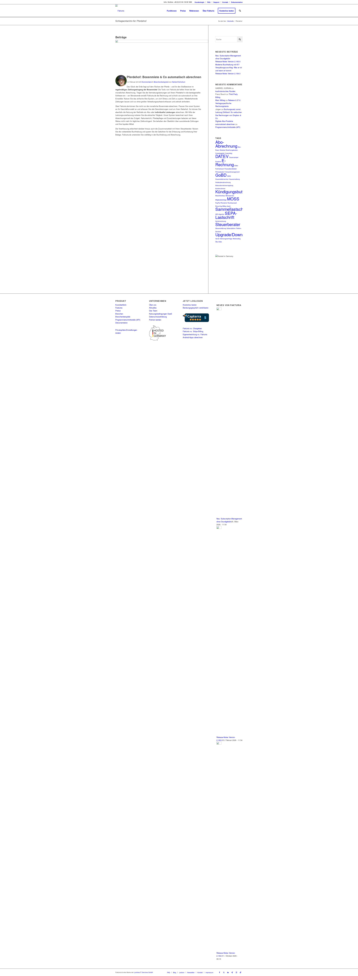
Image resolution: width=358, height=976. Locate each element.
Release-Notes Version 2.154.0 (227, 73)
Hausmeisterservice (221, 179)
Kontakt (225, 2)
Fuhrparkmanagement (232, 172)
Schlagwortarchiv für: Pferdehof (130, 21)
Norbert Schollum (178, 82)
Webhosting (237, 239)
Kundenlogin (199, 2)
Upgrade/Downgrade (234, 234)
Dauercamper (233, 157)
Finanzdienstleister (230, 169)
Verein (217, 239)
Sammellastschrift (231, 209)
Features (119, 307)
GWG (229, 176)
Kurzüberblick (120, 304)
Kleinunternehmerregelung (224, 185)
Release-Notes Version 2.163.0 (227, 61)
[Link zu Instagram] (236, 972)
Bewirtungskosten (232, 150)
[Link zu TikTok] (240, 972)
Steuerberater (227, 224)
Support (216, 2)
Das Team (153, 310)
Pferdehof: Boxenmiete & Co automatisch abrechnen (164, 77)
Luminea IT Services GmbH (143, 972)
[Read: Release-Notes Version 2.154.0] (219, 743)
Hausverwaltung (234, 179)
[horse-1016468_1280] (161, 42)
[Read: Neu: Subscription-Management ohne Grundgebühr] (219, 309)
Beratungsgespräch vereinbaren (195, 307)
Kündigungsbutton (231, 191)
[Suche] (240, 10)
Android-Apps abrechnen (193, 337)
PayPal (217, 203)
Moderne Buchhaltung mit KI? (227, 64)
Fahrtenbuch (219, 169)
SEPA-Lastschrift (226, 215)
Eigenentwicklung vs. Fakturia (195, 334)
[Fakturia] (119, 10)
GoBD (221, 175)
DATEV (222, 156)
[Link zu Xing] (232, 972)
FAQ (208, 2)
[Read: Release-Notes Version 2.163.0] (219, 528)
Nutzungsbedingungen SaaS (160, 313)
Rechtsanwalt (232, 203)
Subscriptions (231, 228)
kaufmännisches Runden (225, 91)
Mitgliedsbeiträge (221, 200)
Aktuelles (153, 307)
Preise (118, 310)
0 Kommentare (146, 82)
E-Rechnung (224, 162)
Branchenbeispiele (161, 82)
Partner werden (155, 319)
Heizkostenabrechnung (223, 182)
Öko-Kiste (218, 242)
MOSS (233, 199)
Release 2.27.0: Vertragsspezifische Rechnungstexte (228, 103)
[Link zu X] (224, 972)
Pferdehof (224, 203)
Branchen (119, 313)
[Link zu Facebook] (219, 972)
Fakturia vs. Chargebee (192, 328)
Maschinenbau (220, 196)
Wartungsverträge (226, 239)
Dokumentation (237, 2)
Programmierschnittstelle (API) (227, 127)
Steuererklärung (220, 228)
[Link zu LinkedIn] (228, 972)
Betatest (222, 150)
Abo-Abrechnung (226, 144)
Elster (236, 166)
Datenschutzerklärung (158, 316)
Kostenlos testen (189, 304)
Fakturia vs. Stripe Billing (193, 331)
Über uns (152, 304)
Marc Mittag (220, 100)
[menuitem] (199, 2)
